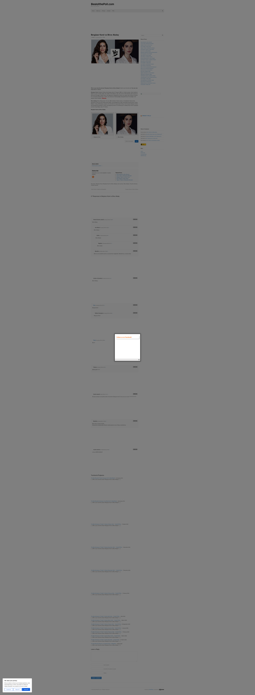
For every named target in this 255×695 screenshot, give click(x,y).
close (139, 360)
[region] (17, 685)
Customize (8, 689)
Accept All (26, 689)
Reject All (17, 689)
